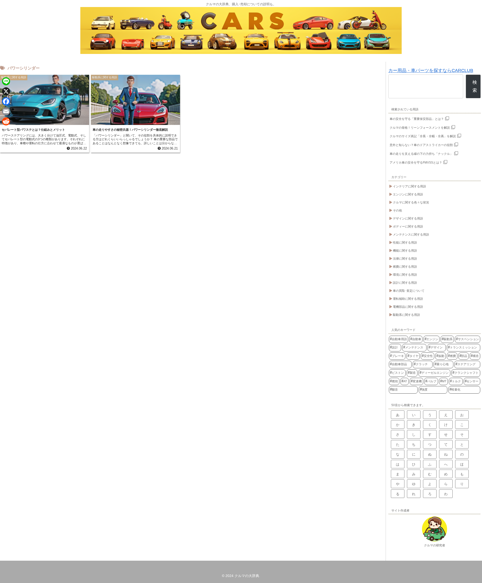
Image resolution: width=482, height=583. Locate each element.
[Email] (6, 111)
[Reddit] (6, 121)
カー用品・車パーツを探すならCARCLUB (430, 70)
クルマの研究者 (434, 545)
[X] (6, 91)
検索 (474, 86)
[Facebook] (6, 101)
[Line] (6, 81)
